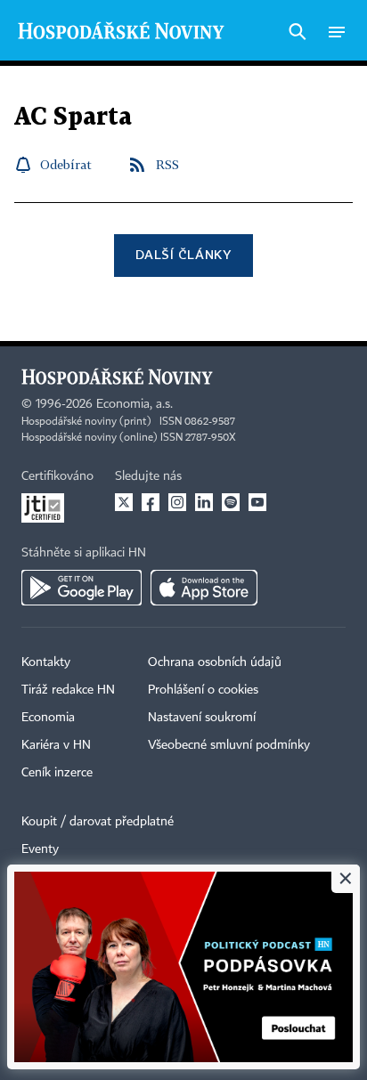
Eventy (40, 849)
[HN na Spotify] (231, 502)
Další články (183, 254)
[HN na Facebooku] (150, 502)
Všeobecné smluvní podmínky (229, 745)
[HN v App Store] (204, 587)
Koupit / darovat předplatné (97, 822)
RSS (167, 164)
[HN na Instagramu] (177, 502)
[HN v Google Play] (81, 587)
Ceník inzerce (57, 773)
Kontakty (45, 662)
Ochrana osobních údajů (214, 662)
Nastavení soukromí (202, 717)
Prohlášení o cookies (203, 690)
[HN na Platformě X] (124, 502)
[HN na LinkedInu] (204, 502)
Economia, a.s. (134, 404)
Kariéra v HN (56, 745)
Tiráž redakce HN (68, 690)
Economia (48, 717)
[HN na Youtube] (257, 502)
